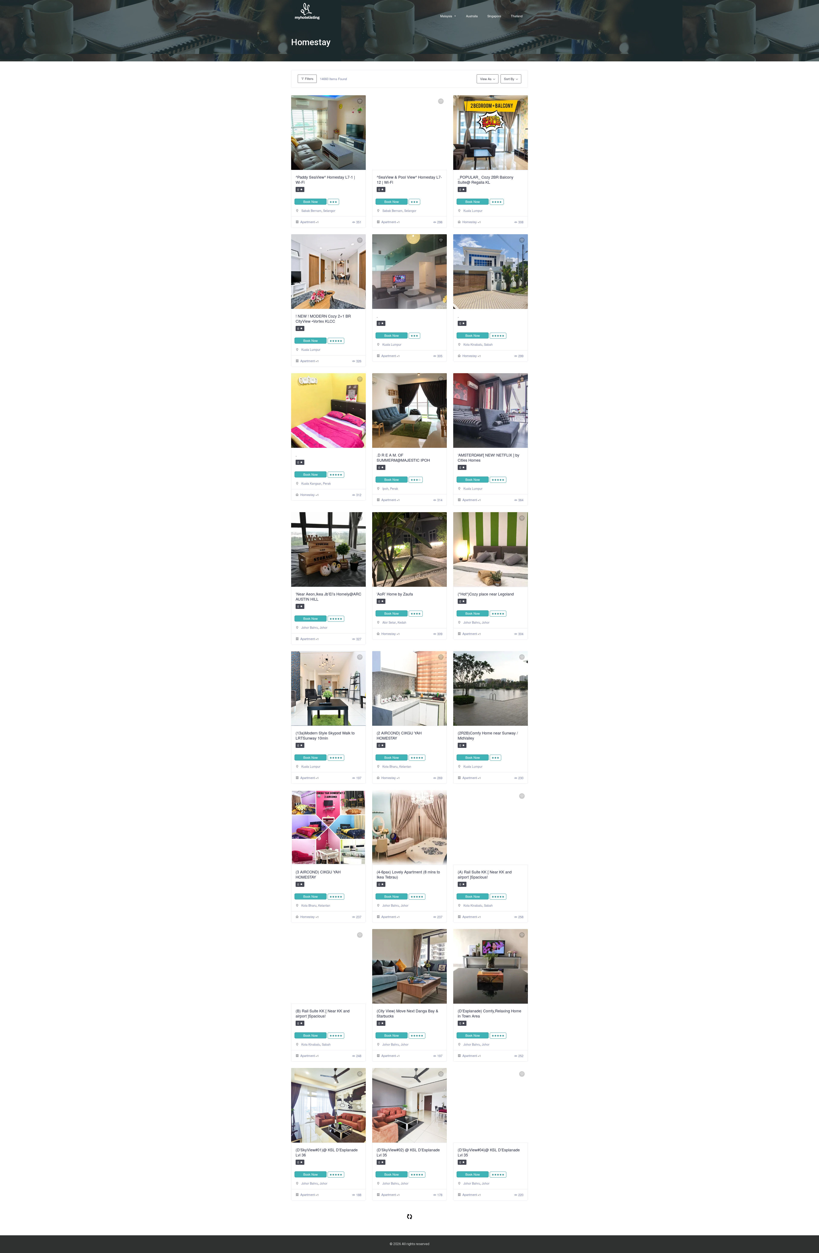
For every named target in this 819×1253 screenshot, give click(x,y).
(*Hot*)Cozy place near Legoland (486, 594)
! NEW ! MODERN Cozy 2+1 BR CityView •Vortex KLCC (323, 318)
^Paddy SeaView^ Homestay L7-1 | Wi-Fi (325, 179)
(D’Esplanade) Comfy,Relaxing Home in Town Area (489, 1013)
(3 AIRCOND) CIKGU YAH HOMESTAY (318, 874)
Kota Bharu (390, 766)
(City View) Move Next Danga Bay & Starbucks (407, 1013)
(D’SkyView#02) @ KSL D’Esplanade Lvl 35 (408, 1152)
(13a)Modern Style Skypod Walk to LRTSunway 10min (325, 735)
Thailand (517, 16)
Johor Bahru (309, 627)
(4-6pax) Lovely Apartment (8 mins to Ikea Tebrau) (408, 874)
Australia (472, 16)
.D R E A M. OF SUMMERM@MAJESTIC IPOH (403, 457)
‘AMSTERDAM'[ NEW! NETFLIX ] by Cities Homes (488, 457)
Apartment (307, 222)
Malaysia (446, 16)
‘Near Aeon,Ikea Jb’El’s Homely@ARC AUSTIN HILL (328, 596)
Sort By (509, 79)
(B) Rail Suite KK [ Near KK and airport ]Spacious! (323, 1013)
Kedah (402, 622)
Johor (323, 627)
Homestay (469, 222)
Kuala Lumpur (472, 210)
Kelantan (405, 766)
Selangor (329, 210)
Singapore (494, 16)
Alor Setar (389, 622)
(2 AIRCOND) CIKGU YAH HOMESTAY (399, 735)
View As (486, 79)
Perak (327, 483)
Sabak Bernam (311, 210)
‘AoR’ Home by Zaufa (395, 594)
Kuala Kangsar (311, 483)
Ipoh (385, 488)
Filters (308, 79)
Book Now (310, 201)
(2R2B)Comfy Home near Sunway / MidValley (488, 735)
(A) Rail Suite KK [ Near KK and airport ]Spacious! (485, 874)
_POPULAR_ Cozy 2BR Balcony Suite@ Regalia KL (485, 179)
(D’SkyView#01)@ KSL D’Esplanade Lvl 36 (327, 1152)
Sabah (488, 344)
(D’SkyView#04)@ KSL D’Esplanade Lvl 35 (489, 1152)
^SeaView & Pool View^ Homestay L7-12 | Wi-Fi (409, 179)
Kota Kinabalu (472, 344)
